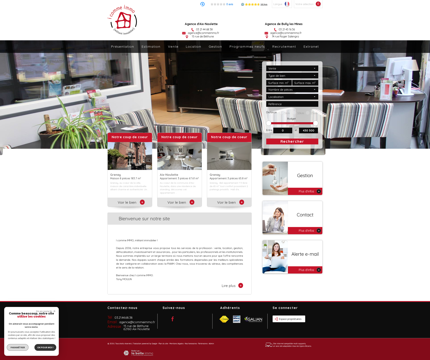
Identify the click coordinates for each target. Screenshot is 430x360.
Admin (211, 343)
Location (193, 46)
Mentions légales (176, 343)
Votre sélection (304, 4)
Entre (269, 130)
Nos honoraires (191, 343)
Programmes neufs (247, 46)
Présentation (122, 46)
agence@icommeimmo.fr (203, 33)
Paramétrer (18, 347)
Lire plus (232, 285)
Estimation (151, 46)
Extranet (311, 46)
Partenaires (202, 343)
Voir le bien (130, 202)
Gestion (215, 46)
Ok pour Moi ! (45, 347)
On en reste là (44, 311)
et (296, 130)
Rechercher (292, 141)
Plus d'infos (309, 191)
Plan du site (163, 343)
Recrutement (284, 46)
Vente (173, 46)
